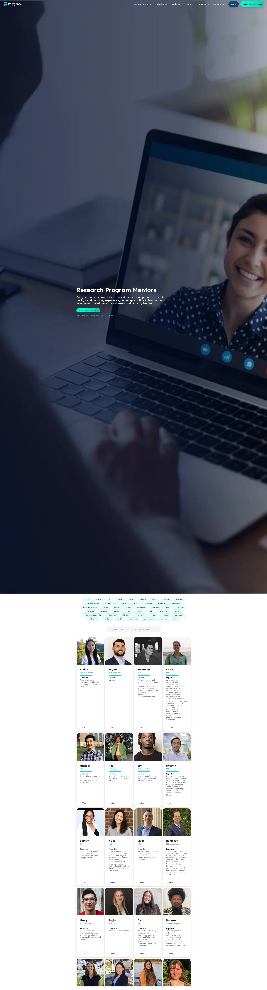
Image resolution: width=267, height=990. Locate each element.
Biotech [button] (131, 599)
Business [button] (143, 599)
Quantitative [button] (107, 619)
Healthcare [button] (155, 607)
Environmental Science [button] (90, 607)
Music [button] (150, 611)
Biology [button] (120, 599)
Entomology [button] (176, 603)
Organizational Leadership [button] (93, 615)
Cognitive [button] (179, 599)
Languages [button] (91, 611)
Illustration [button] (180, 607)
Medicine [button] (139, 611)
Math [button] (128, 611)
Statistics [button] (164, 619)
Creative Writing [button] (110, 603)
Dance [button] (124, 603)
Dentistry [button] (135, 603)
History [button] (168, 607)
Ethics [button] (106, 607)
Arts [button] (110, 599)
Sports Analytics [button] (149, 619)
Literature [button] (117, 611)
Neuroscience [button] (163, 611)
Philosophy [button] (125, 615)
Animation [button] (99, 599)
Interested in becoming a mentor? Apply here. (94, 316)
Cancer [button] (154, 599)
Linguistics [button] (104, 611)
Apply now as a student (252, 4)
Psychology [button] (179, 615)
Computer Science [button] (93, 603)
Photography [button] (140, 615)
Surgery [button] (175, 619)
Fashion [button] (116, 607)
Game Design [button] (141, 607)
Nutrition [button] (176, 611)
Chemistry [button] (166, 599)
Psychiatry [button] (165, 615)
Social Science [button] (132, 619)
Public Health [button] (93, 619)
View (84, 728)
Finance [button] (128, 607)
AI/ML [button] (87, 599)
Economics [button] (148, 603)
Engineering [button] (162, 603)
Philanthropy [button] (112, 615)
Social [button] (120, 619)
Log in (233, 4)
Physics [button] (153, 615)
